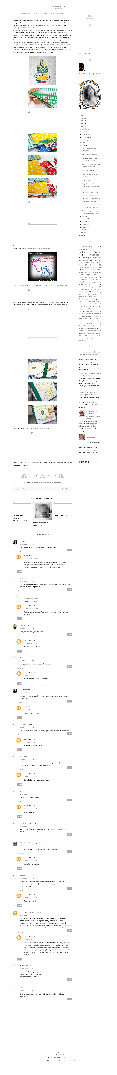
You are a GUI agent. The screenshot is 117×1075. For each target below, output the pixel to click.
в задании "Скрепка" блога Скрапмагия (37, 248)
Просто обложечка (88, 170)
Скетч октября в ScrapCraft (40, 524)
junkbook (92, 333)
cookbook (97, 326)
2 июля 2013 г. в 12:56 (30, 861)
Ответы (20, 551)
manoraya (24, 756)
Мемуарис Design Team (92, 258)
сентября (85, 137)
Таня (22, 791)
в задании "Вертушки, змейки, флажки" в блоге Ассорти (49, 285)
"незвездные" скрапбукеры (88, 277)
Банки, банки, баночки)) (89, 154)
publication (96, 318)
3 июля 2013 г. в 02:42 (26, 968)
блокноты (95, 279)
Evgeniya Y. (25, 625)
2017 (82, 115)
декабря (84, 129)
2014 (82, 123)
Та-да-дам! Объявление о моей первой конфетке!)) (93, 437)
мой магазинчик (90, 335)
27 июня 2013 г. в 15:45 (27, 846)
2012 (82, 230)
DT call (95, 328)
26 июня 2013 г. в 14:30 (27, 759)
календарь (98, 330)
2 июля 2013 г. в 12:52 (30, 643)
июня (83, 145)
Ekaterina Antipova (28, 823)
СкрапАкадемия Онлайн (90, 316)
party (90, 338)
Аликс (22, 541)
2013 (82, 126)
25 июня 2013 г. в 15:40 (27, 660)
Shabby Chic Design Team (86, 299)
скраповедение (83, 318)
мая (83, 216)
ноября (84, 132)
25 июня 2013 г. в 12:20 (27, 628)
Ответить (70, 550)
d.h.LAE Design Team (85, 306)
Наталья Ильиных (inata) (31, 912)
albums (85, 260)
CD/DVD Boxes (56, 482)
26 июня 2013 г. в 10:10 (27, 727)
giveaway (81, 296)
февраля (85, 224)
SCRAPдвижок (84, 333)
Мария (23, 657)
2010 (82, 235)
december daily (83, 328)
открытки (83, 249)
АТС (90, 328)
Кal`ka (23, 988)
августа (84, 140)
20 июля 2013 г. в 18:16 (27, 991)
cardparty (90, 330)
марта (84, 221)
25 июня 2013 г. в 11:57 (27, 544)
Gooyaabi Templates (72, 1060)
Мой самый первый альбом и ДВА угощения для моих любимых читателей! (90, 354)
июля (83, 143)
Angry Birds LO (60, 516)
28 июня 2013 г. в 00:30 (27, 878)
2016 (82, 118)
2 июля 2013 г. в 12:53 (30, 675)
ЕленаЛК (23, 578)
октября (84, 134)
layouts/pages (94, 254)
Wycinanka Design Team (90, 304)
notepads (81, 282)
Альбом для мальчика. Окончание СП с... (21, 518)
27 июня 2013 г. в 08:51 (27, 794)
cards (98, 252)
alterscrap (93, 265)
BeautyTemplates (54, 1060)
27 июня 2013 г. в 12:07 (27, 826)
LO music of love (87, 180)
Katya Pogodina (31, 556)
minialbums (97, 267)
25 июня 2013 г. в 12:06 (31, 559)
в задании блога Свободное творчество (37, 428)
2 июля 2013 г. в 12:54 (30, 710)
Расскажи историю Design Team (88, 321)
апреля (84, 219)
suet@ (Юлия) (26, 724)
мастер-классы (93, 296)
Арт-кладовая (92, 294)
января (84, 227)
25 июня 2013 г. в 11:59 (27, 581)
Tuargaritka (25, 965)
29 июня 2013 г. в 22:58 (27, 915)
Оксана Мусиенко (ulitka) (31, 843)
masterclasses (84, 267)
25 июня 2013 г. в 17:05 (27, 693)
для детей (32, 482)
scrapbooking (85, 246)
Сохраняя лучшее (92, 311)
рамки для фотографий (43, 482)
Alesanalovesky (64, 1057)
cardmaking (84, 252)
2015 (82, 121)
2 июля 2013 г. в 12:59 (30, 939)
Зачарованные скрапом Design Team (90, 313)
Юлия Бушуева (26, 690)
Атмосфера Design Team (93, 301)
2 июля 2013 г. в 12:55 (30, 809)
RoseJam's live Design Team (88, 287)
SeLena (23, 875)
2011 (82, 232)
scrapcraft (91, 282)
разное (84, 270)
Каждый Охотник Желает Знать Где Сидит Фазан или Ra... (91, 186)
